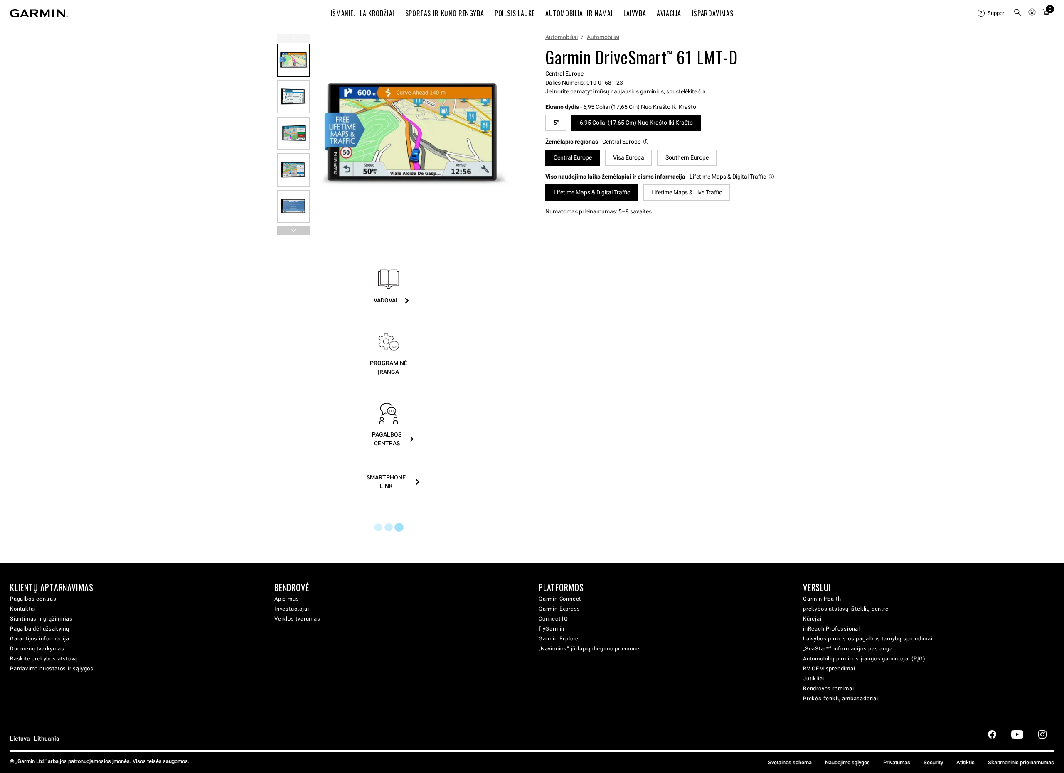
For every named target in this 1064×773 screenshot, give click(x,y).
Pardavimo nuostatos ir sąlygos (52, 668)
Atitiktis (965, 762)
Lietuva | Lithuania (34, 738)
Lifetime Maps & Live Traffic (686, 192)
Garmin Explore (559, 639)
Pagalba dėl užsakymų (39, 629)
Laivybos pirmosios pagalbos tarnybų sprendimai (868, 639)
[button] (597, 141)
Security (933, 762)
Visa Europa (628, 157)
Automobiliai (561, 37)
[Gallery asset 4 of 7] (293, 170)
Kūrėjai (812, 619)
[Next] (501, 134)
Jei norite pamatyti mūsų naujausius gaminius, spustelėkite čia (625, 91)
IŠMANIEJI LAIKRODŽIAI (362, 13)
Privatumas (896, 762)
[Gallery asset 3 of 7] (293, 133)
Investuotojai (291, 609)
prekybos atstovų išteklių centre (846, 609)
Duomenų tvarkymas (37, 648)
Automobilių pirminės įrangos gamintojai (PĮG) (864, 658)
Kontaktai (22, 609)
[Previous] (293, 38)
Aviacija (669, 13)
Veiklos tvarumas (297, 619)
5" (556, 122)
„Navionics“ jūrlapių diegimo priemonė (589, 648)
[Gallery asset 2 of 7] (293, 96)
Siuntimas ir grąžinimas (41, 619)
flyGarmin (551, 629)
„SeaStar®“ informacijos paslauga (848, 648)
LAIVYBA (634, 13)
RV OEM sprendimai (829, 668)
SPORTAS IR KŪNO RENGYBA (444, 13)
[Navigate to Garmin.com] (39, 13)
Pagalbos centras (33, 599)
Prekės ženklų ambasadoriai (840, 698)
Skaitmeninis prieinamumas (1021, 762)
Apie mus (286, 599)
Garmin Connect (560, 599)
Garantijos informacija (39, 639)
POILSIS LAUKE (514, 13)
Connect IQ (553, 619)
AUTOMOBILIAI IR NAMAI (579, 13)
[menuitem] (992, 13)
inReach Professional (831, 629)
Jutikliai (813, 678)
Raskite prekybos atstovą (43, 658)
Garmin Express (559, 609)
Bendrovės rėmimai (828, 688)
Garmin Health (822, 599)
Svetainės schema (790, 762)
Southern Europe (687, 157)
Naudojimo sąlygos (847, 762)
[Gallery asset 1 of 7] (412, 134)
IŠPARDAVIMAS (713, 13)
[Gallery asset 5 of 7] (293, 206)
